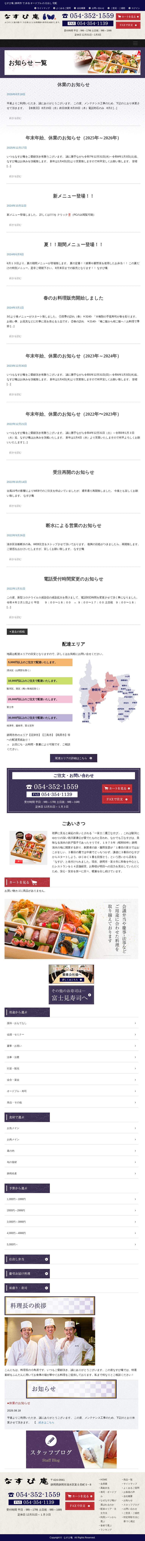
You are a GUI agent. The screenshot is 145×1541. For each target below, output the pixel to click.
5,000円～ (12, 1244)
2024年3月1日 (15, 307)
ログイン (136, 8)
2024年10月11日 (16, 205)
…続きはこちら (45, 1422)
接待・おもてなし (17, 1023)
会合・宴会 (13, 1079)
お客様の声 (129, 1492)
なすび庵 (68, 1537)
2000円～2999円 (16, 1210)
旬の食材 (12, 1162)
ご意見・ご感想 (118, 8)
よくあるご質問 (63, 8)
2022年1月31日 (16, 588)
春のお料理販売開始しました (74, 298)
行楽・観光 (13, 1068)
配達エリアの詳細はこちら (71, 758)
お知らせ (128, 1500)
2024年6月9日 (15, 254)
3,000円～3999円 (16, 1221)
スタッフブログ (131, 1504)
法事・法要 (13, 1057)
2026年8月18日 (16, 94)
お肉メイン (13, 1139)
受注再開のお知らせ (73, 472)
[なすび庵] (32, 18)
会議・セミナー (15, 1034)
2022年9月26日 (16, 535)
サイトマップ (43, 8)
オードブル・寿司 (17, 1091)
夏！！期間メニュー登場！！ (73, 244)
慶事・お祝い (14, 1045)
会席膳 (103, 1483)
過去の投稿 (18, 631)
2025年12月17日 (17, 147)
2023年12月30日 (17, 365)
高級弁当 (105, 1488)
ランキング (106, 1529)
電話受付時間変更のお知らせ (73, 578)
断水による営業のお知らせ (74, 525)
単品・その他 (14, 1102)
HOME (103, 1479)
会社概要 (81, 8)
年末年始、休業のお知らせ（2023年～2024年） (74, 355)
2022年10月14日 (17, 481)
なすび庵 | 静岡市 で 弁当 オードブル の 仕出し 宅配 (31, 3)
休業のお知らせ (73, 84)
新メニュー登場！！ (73, 196)
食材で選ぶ (106, 1525)
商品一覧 (128, 1479)
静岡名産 (12, 1173)
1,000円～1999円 (16, 1199)
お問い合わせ (98, 8)
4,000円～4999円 (16, 1233)
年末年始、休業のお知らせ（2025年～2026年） (74, 137)
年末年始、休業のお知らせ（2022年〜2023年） (74, 414)
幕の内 (10, 1150)
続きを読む (15, 118)
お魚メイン (13, 1128)
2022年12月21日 (17, 423)
